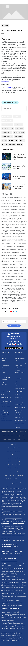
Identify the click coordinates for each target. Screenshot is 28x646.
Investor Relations (6, 374)
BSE (8, 435)
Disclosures (17, 427)
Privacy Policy (7, 475)
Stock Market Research (20, 358)
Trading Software (5, 394)
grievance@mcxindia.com (18, 523)
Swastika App (9, 447)
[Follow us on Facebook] (7, 344)
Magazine (4, 382)
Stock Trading (18, 355)
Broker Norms (10, 479)
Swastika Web (18, 447)
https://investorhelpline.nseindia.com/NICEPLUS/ (12, 521)
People (3, 360)
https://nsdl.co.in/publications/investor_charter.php (12, 511)
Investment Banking (20, 367)
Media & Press (5, 365)
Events (3, 372)
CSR (3, 370)
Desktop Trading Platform (14, 451)
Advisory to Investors (6, 535)
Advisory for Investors (6, 420)
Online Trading (18, 410)
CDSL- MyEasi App (19, 385)
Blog (3, 367)
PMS (2, 410)
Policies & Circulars (6, 401)
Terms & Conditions (18, 475)
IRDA (24, 439)
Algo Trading (18, 370)
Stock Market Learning (20, 363)
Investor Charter (5, 403)
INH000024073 (18, 555)
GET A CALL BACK (14, 325)
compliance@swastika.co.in (7, 507)
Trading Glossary (19, 402)
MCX (12, 435)
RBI (19, 439)
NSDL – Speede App (20, 388)
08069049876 (14, 338)
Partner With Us (6, 377)
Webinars (4, 384)
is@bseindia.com (5, 523)
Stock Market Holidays (20, 420)
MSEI (17, 435)
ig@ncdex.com (9, 524)
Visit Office (17, 414)
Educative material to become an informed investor (13, 533)
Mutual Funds (18, 365)
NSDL (16, 383)
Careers (4, 363)
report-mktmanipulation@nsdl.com (13, 518)
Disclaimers (18, 479)
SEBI (14, 439)
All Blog (5, 25)
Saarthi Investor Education (7, 531)
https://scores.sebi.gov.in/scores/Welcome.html (12, 526)
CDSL (16, 381)
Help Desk (17, 394)
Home (3, 355)
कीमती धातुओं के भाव (5, 81)
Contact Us (4, 379)
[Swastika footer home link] (14, 334)
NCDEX (22, 435)
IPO (16, 360)
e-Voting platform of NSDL (18, 535)
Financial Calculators (20, 372)
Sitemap (14, 483)
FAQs (16, 399)
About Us (4, 358)
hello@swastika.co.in (14, 341)
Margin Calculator (19, 404)
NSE (4, 435)
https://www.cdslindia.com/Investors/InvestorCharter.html (13, 515)
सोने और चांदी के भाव (9, 87)
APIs (16, 374)
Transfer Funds (18, 397)
